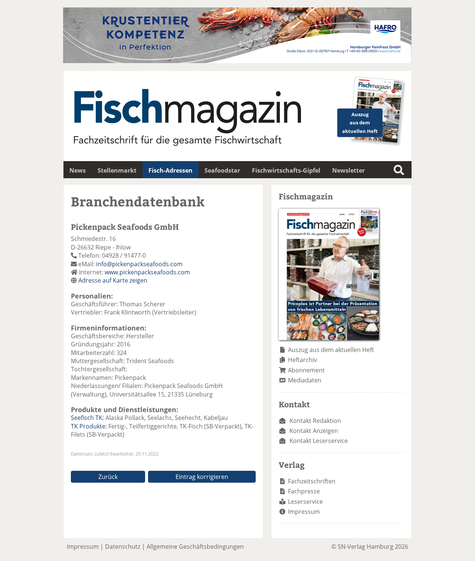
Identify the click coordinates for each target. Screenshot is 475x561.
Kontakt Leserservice (318, 441)
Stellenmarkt (117, 170)
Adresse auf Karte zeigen (112, 280)
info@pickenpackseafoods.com (139, 264)
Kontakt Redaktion (315, 421)
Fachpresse (304, 491)
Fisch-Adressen (170, 170)
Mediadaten (304, 380)
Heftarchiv (302, 360)
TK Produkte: (89, 426)
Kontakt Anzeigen (313, 431)
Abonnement (306, 370)
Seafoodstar (222, 170)
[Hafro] (237, 61)
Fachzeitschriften (311, 481)
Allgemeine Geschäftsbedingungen (195, 546)
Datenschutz (122, 546)
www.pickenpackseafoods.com (147, 272)
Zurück (108, 477)
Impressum (304, 512)
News (77, 170)
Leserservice (305, 502)
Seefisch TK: (87, 418)
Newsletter (348, 170)
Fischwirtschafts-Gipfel (286, 170)
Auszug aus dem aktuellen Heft (331, 350)
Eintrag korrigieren (202, 477)
